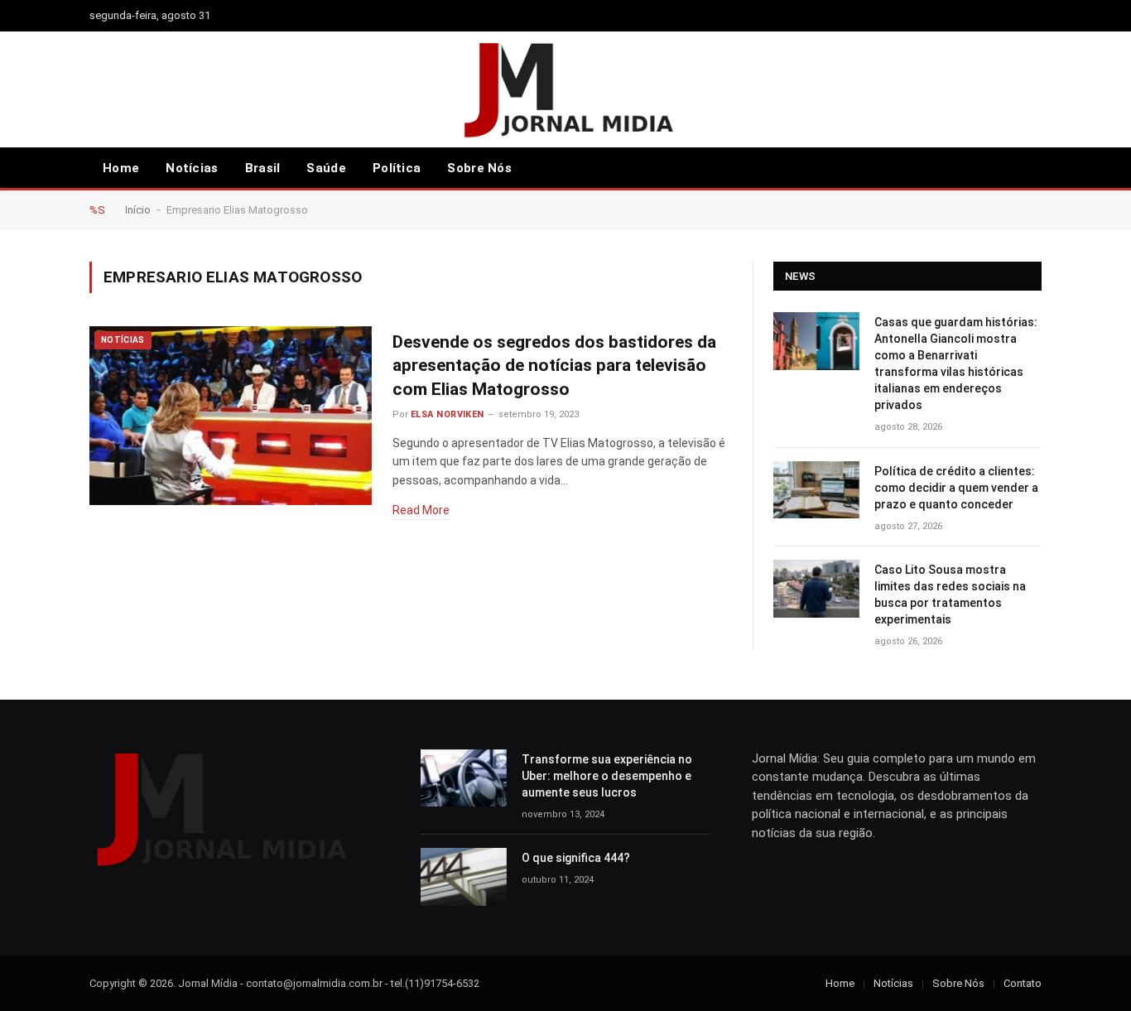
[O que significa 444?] (464, 876)
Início (138, 210)
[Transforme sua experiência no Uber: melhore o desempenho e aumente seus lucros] (464, 777)
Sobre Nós (479, 168)
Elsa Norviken (447, 414)
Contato (1022, 983)
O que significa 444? (576, 857)
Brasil (263, 168)
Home (121, 168)
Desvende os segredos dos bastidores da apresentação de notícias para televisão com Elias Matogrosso (554, 365)
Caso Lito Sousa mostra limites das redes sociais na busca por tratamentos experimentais (950, 594)
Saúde (326, 168)
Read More (421, 510)
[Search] (1009, 168)
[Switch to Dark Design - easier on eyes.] (1033, 168)
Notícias (192, 168)
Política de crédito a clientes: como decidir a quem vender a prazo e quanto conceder (956, 488)
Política (397, 168)
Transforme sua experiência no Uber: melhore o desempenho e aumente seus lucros (607, 776)
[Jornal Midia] (566, 89)
